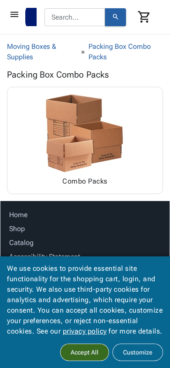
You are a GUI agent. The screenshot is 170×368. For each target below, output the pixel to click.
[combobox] (75, 17)
